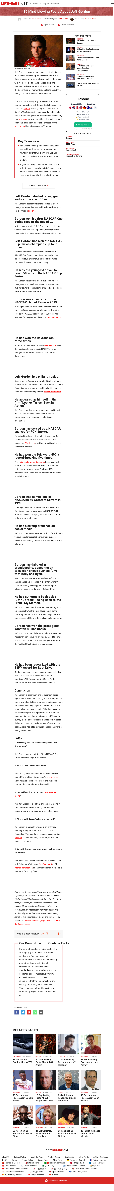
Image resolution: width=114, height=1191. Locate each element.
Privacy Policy (27, 1160)
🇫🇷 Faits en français (98, 1160)
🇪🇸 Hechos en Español (11, 1163)
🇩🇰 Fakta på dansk (77, 1163)
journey (27, 108)
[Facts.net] (14, 3)
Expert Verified (49, 25)
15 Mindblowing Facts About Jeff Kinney (89, 1062)
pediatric (18, 837)
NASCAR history (53, 317)
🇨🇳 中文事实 (54, 1174)
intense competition (23, 868)
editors (32, 974)
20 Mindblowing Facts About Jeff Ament (44, 1062)
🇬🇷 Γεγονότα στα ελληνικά (74, 1166)
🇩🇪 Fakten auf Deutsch (76, 1160)
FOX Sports (30, 443)
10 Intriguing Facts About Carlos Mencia (90, 1134)
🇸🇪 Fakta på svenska (97, 1163)
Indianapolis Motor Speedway (31, 462)
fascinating (19, 126)
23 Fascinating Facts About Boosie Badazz (86, 77)
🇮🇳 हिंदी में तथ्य (95, 1166)
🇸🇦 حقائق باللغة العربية (50, 1166)
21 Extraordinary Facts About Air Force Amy (44, 1134)
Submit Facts (43, 1160)
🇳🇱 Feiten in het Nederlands (13, 1172)
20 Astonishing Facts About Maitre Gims (22, 1134)
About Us (5, 1157)
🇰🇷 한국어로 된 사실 (59, 1169)
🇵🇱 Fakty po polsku (36, 1172)
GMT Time (70, 144)
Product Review (54, 1157)
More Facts (57, 1160)
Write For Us (84, 1157)
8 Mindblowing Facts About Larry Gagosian (67, 1098)
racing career (52, 777)
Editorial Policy (20, 1157)
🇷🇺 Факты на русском (78, 1172)
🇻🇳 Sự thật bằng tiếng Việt (12, 1174)
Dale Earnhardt (45, 864)
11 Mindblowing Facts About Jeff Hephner (66, 1062)
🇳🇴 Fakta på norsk (9, 1166)
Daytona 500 (50, 345)
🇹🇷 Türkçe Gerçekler (36, 1174)
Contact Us (69, 1157)
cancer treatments (52, 392)
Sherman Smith (90, 19)
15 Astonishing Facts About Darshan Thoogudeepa (85, 68)
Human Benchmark (74, 156)
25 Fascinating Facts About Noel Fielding (67, 1134)
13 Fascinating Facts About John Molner (90, 1098)
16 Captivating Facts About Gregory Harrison (44, 1098)
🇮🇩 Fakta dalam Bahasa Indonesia (15, 1169)
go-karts (32, 211)
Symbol (69, 138)
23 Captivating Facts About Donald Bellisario (88, 50)
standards (24, 970)
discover (23, 119)
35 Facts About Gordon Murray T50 (22, 1061)
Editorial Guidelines (67, 25)
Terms (14, 1160)
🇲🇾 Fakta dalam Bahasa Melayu (84, 1169)
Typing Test (71, 150)
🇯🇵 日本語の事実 (40, 1169)
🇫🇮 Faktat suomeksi (29, 1166)
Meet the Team (37, 1157)
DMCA (4, 1160)
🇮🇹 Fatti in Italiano (32, 1163)
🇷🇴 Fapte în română (56, 1172)
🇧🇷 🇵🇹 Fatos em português (54, 1163)
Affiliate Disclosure (100, 1157)
